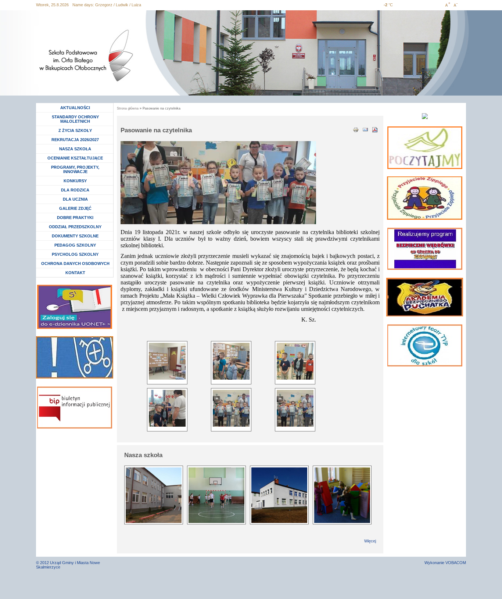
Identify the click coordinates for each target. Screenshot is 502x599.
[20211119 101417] (167, 361)
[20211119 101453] (167, 408)
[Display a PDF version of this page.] (375, 129)
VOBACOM (455, 562)
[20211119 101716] (231, 408)
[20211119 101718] (295, 408)
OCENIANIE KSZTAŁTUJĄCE (75, 158)
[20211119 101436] (231, 361)
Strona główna (128, 108)
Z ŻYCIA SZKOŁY (75, 130)
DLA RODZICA (75, 190)
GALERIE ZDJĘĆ (75, 208)
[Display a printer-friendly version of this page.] (356, 129)
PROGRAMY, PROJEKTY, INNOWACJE (75, 169)
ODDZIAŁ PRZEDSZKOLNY (75, 227)
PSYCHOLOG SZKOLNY (75, 254)
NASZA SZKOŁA (75, 149)
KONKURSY (77, 181)
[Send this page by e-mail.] (365, 129)
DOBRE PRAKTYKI (75, 217)
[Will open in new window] (424, 147)
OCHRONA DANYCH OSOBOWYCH (75, 263)
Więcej (370, 541)
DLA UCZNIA (76, 199)
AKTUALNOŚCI (75, 107)
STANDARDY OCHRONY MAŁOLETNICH (75, 119)
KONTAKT (75, 272)
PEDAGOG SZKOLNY (75, 245)
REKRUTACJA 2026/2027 (75, 139)
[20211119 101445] (295, 361)
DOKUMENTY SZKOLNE (75, 236)
